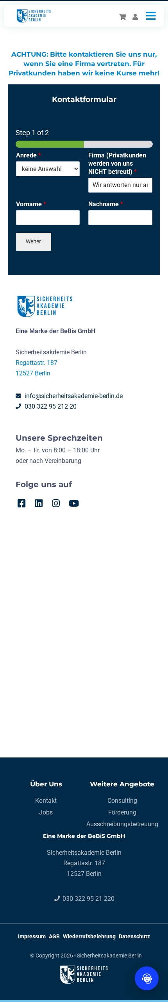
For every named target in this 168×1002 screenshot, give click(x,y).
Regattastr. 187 (36, 362)
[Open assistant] (147, 978)
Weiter (33, 241)
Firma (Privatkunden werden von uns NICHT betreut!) (117, 163)
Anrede (28, 155)
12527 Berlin (33, 373)
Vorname (31, 204)
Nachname (105, 204)
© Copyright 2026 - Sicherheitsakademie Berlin (86, 955)
